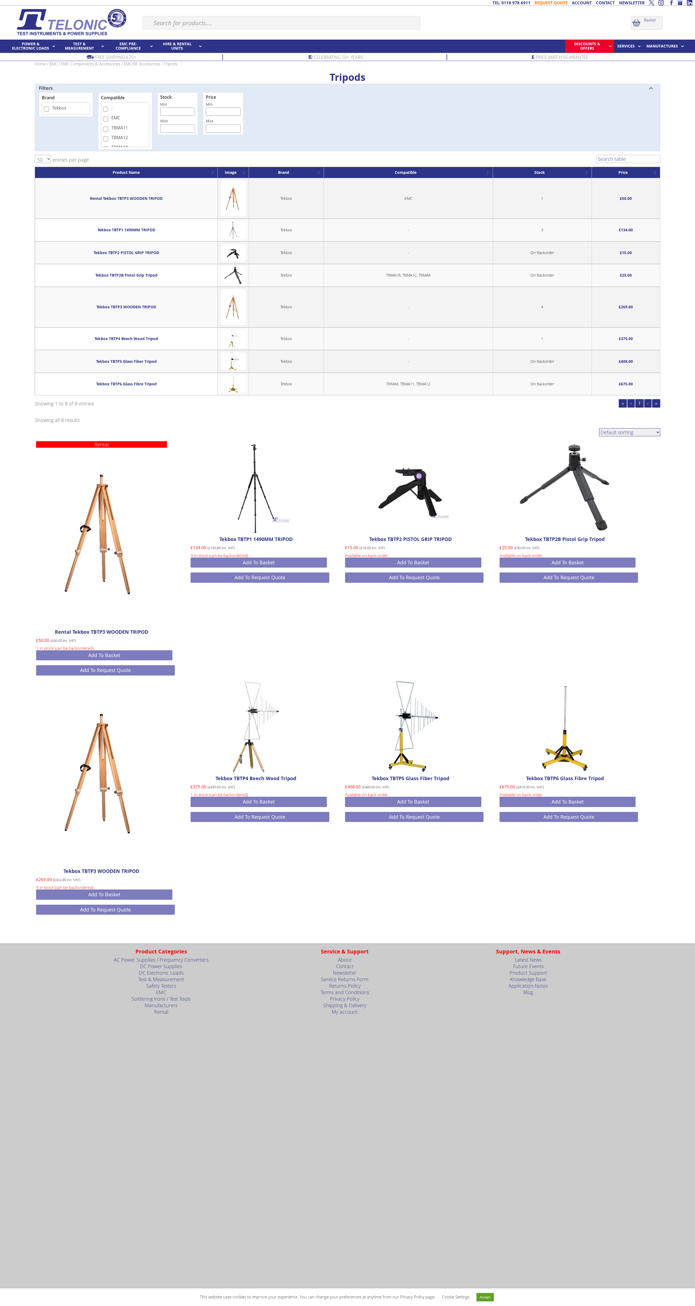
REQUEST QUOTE (551, 2)
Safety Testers (161, 985)
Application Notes (528, 985)
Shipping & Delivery (344, 1005)
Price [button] (623, 172)
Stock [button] (539, 172)
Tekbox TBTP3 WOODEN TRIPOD (126, 306)
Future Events (528, 966)
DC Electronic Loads (161, 972)
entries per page (70, 159)
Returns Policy (345, 985)
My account (345, 1012)
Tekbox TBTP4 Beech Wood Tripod (126, 338)
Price (211, 97)
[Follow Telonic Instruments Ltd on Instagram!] (661, 2)
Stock (166, 97)
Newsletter (344, 972)
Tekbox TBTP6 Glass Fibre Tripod (126, 383)
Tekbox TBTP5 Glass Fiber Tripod (126, 361)
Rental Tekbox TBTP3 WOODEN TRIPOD (126, 198)
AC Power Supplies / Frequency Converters (161, 959)
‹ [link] (631, 403)
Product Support (528, 972)
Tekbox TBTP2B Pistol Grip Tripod (126, 275)
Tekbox (59, 108)
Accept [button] (485, 1297)
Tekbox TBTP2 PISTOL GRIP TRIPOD (126, 252)
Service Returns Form (344, 979)
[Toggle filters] (651, 88)
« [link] (623, 403)
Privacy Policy (344, 998)
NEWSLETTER (632, 2)
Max (164, 120)
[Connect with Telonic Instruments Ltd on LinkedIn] (689, 2)
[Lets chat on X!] (651, 2)
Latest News (528, 959)
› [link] (648, 403)
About (345, 959)
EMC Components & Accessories (90, 63)
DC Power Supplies (161, 966)
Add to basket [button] (104, 655)
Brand (48, 98)
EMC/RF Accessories (142, 63)
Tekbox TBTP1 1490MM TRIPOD (126, 229)
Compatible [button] (405, 172)
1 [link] (639, 403)
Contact (344, 966)
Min (163, 104)
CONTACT (605, 2)
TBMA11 (119, 128)
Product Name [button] (126, 172)
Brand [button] (283, 172)
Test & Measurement (161, 979)
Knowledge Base (528, 979)
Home (40, 63)
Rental (161, 1012)
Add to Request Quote (105, 670)
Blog (528, 992)
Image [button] (230, 172)
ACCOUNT (582, 2)
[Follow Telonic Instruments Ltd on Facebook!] (670, 2)
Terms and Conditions (345, 992)
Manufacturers (161, 1005)
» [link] (656, 403)
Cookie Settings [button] (456, 1296)
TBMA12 (119, 137)
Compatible (113, 98)
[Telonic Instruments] (71, 22)
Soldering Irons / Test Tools (161, 998)
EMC (53, 63)
